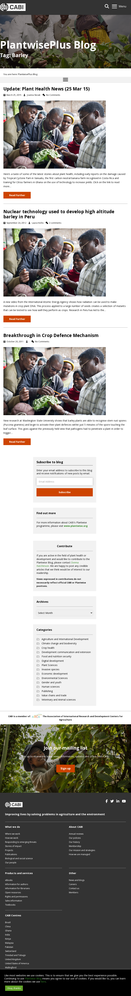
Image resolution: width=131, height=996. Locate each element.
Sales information (13, 900)
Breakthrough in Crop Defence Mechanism (51, 335)
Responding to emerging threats (20, 842)
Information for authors (16, 884)
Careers (73, 884)
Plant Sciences (49, 665)
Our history (74, 842)
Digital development (53, 660)
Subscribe (65, 492)
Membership (75, 846)
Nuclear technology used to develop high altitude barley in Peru (58, 214)
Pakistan (9, 947)
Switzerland (10, 951)
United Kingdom (13, 959)
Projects (9, 850)
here (43, 981)
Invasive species (50, 669)
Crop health (48, 647)
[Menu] (65, 80)
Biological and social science (19, 858)
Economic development (55, 673)
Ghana (8, 930)
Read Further (17, 195)
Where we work (12, 833)
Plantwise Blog (33, 978)
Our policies (75, 837)
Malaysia (9, 942)
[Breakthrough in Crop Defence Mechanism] (54, 380)
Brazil (8, 922)
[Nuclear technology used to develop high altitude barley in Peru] (54, 262)
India (7, 934)
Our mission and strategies (82, 850)
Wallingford (10, 967)
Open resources (13, 892)
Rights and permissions (16, 896)
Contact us (74, 888)
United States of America (17, 963)
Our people (10, 862)
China (8, 926)
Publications (11, 854)
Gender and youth (51, 682)
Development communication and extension (66, 652)
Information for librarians (17, 888)
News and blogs (76, 880)
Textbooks (10, 904)
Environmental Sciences (55, 678)
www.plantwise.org (76, 525)
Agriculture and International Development (65, 639)
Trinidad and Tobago (15, 955)
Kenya (8, 938)
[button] (107, 801)
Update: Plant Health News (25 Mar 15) (46, 89)
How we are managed (79, 854)
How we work (11, 837)
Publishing (47, 691)
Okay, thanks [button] (14, 988)
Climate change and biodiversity (59, 643)
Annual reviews (76, 833)
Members (73, 892)
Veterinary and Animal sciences (59, 699)
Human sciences (51, 686)
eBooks (8, 880)
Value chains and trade (54, 695)
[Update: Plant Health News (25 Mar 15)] (54, 134)
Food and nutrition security (56, 656)
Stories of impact (13, 846)
